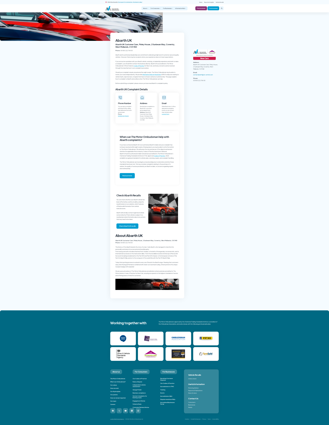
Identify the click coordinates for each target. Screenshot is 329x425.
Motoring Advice (193, 388)
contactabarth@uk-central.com (203, 75)
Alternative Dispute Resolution (151, 74)
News (200, 2)
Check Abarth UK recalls (127, 226)
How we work (114, 388)
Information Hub (180, 8)
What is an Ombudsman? (118, 382)
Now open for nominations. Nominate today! (130, 2)
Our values (113, 385)
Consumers (191, 402)
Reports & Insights (209, 2)
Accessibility (215, 419)
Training (162, 390)
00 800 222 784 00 (123, 116)
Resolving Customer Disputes (166, 379)
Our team (113, 401)
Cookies (187, 419)
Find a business (213, 8)
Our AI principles (115, 391)
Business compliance (139, 393)
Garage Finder (137, 390)
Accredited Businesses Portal (167, 403)
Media (190, 407)
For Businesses (167, 8)
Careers (112, 404)
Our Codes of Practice (140, 378)
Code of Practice (139, 66)
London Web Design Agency (117, 419)
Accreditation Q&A (166, 396)
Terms (209, 419)
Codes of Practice (159, 156)
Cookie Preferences (196, 419)
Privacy (204, 419)
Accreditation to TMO (167, 386)
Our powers (114, 394)
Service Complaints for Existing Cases (140, 396)
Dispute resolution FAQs (167, 399)
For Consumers (155, 8)
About (145, 8)
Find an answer (201, 8)
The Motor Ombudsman (117, 378)
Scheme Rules (137, 404)
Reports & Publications (195, 390)
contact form (165, 114)
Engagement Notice (139, 401)
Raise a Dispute (137, 382)
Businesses (191, 405)
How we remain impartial (118, 398)
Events (162, 393)
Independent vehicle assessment (139, 385)
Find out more (127, 176)
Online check (192, 378)
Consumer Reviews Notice (141, 407)
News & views (192, 393)
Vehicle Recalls (220, 2)
